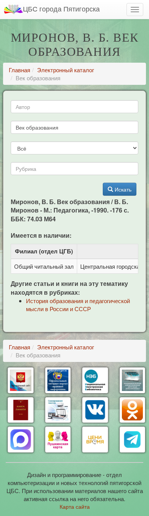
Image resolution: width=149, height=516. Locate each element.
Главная (19, 70)
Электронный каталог (65, 70)
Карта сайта (75, 506)
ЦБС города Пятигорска (61, 8)
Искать (122, 189)
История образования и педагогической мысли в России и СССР (78, 305)
